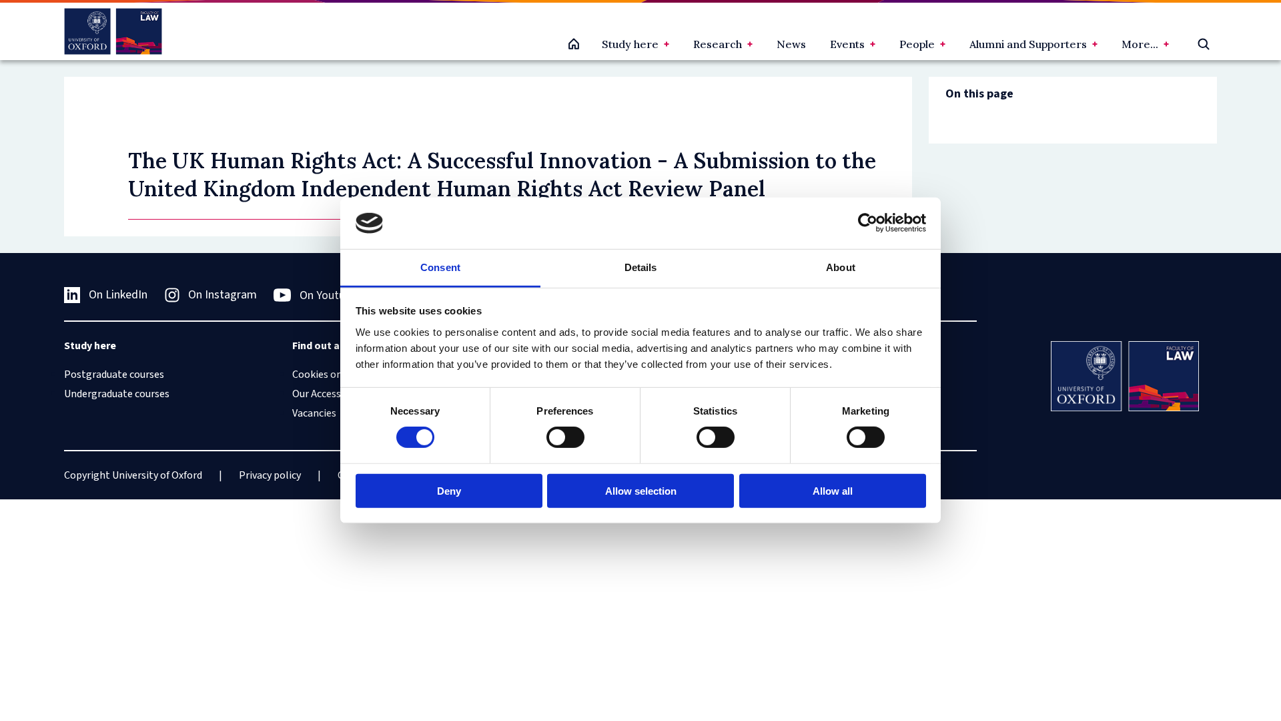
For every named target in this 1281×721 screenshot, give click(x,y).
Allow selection (641, 490)
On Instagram (222, 294)
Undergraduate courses (116, 394)
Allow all (833, 490)
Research (717, 44)
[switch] (565, 437)
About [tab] (840, 267)
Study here (630, 44)
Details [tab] (640, 267)
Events (847, 44)
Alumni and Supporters (1028, 44)
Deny (449, 490)
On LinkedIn (118, 294)
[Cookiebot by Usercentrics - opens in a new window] (867, 223)
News (791, 44)
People (917, 44)
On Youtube (328, 295)
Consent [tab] (440, 267)
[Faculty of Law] (113, 31)
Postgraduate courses (114, 374)
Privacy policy (270, 475)
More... (1140, 44)
